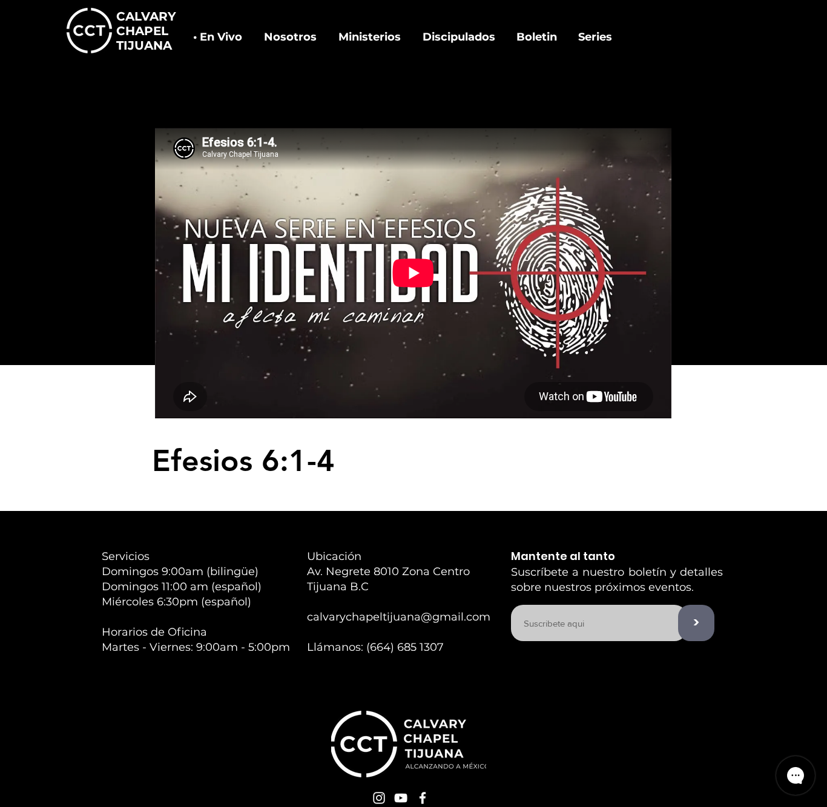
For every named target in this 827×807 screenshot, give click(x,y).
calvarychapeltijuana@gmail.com (398, 617)
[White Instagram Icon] (379, 798)
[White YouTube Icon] (401, 798)
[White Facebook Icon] (422, 798)
